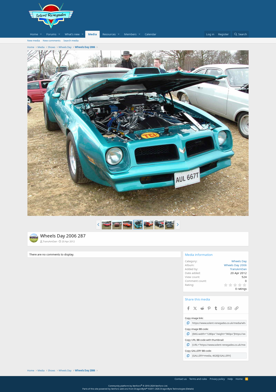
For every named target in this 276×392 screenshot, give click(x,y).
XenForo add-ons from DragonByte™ (129, 388)
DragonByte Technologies (172, 388)
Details (189, 388)
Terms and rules (198, 379)
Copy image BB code (196, 329)
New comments (51, 40)
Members (130, 34)
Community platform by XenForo (138, 385)
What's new (72, 34)
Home (34, 34)
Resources (109, 34)
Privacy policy (217, 379)
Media (92, 34)
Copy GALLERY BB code (198, 350)
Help (230, 379)
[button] (41, 34)
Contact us (181, 379)
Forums (51, 34)
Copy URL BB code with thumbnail (204, 340)
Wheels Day (239, 261)
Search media (70, 40)
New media (33, 40)
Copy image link (194, 318)
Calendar (150, 34)
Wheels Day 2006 (235, 265)
